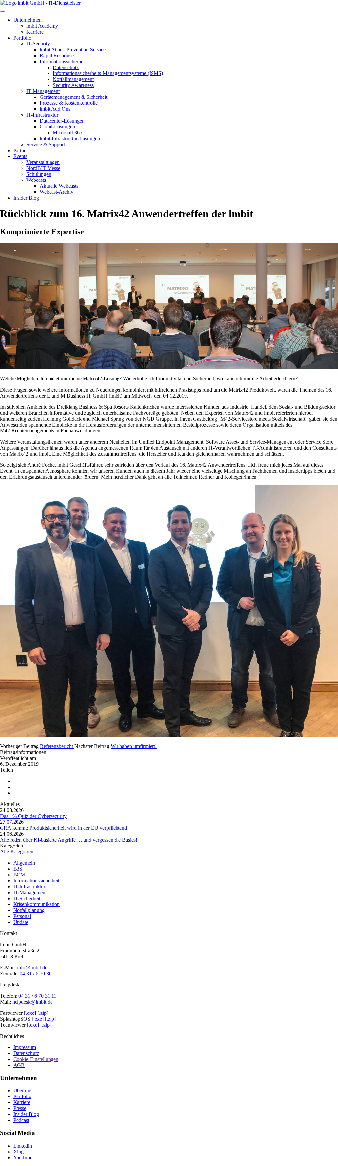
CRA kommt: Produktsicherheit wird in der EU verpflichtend (63, 828)
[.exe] (30, 1013)
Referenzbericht (57, 746)
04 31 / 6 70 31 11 (37, 996)
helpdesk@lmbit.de (32, 1002)
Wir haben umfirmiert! (134, 746)
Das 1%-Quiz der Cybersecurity (33, 816)
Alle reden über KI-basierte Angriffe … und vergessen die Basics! (68, 840)
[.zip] (42, 1013)
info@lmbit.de (32, 967)
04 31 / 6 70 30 (35, 973)
